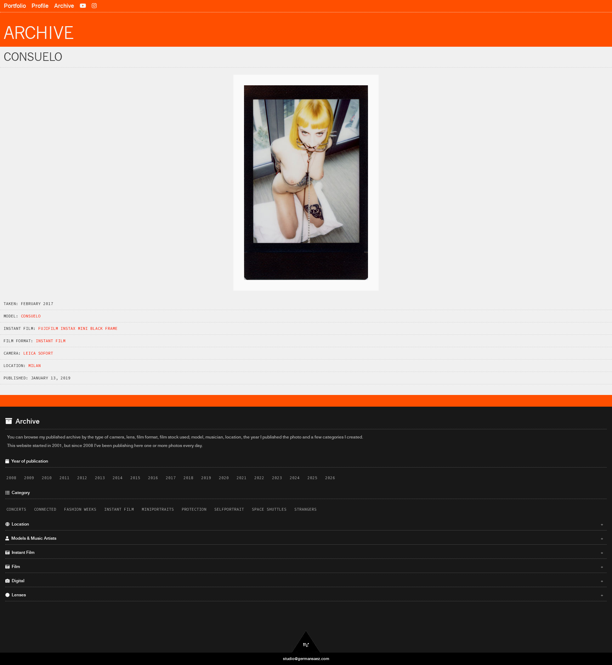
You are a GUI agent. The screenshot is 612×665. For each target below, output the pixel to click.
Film (306, 566)
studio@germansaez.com (306, 658)
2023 (277, 477)
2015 (135, 477)
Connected (45, 509)
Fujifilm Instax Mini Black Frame (78, 328)
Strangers (305, 509)
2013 (100, 477)
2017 (171, 477)
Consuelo (31, 316)
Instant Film (51, 340)
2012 (82, 477)
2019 (206, 477)
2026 (330, 477)
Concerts (16, 509)
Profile (40, 5)
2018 (188, 477)
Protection (194, 509)
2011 (64, 477)
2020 (224, 477)
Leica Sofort (38, 353)
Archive (64, 5)
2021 (241, 477)
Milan (34, 365)
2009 (29, 477)
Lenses (306, 594)
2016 (153, 477)
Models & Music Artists (306, 538)
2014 (118, 477)
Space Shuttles (269, 509)
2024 (295, 477)
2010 (47, 477)
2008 (11, 477)
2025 (312, 477)
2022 (259, 477)
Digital (306, 580)
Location (306, 524)
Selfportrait (229, 509)
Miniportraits (158, 509)
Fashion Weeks (80, 509)
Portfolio (15, 5)
